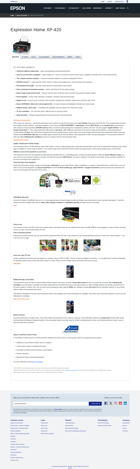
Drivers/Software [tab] (58, 57)
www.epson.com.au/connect (71, 370)
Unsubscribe (44, 431)
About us (124, 425)
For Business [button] (60, 8)
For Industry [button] (74, 8)
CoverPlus (13, 439)
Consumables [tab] (44, 57)
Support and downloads (16, 423)
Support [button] (108, 8)
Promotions (13, 455)
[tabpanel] (70, 219)
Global (109, 1)
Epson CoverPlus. (37, 362)
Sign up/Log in (119, 1)
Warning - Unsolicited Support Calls (19, 447)
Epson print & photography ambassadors (75, 431)
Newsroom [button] (97, 8)
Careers (124, 428)
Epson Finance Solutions (47, 433)
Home (102, 1)
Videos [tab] (77, 57)
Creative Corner (14, 460)
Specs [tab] (33, 57)
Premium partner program (71, 428)
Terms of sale (44, 428)
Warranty (12, 436)
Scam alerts (13, 449)
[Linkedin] (125, 403)
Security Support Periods (16, 457)
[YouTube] (120, 403)
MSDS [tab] (70, 57)
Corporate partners (70, 423)
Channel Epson (69, 425)
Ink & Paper (87, 8)
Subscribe (94, 403)
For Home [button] (47, 8)
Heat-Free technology (103, 423)
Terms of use (44, 425)
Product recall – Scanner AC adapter (19, 425)
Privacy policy (44, 423)
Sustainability (125, 423)
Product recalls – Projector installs (19, 428)
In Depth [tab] (25, 57)
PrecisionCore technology (104, 425)
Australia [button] (13, 1)
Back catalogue (22, 15)
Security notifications (15, 452)
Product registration (15, 431)
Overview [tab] (15, 57)
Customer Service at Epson (17, 444)
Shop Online (120, 8)
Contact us (13, 441)
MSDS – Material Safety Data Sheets (19, 433)
